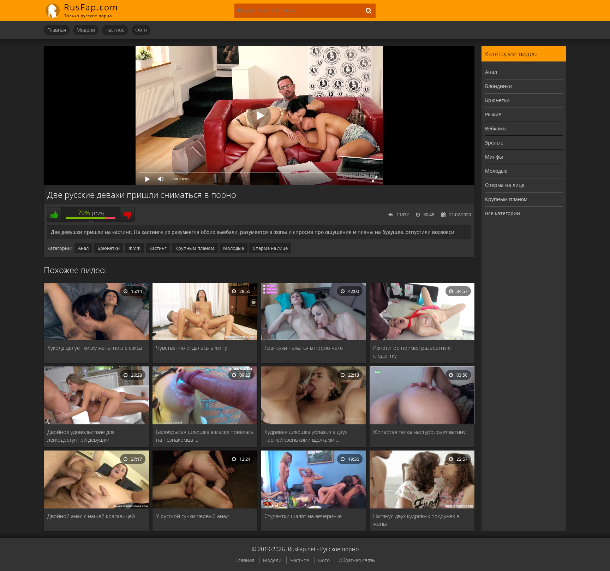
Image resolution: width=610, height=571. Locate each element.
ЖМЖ (134, 248)
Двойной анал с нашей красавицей (91, 515)
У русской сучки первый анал (192, 515)
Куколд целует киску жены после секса (94, 347)
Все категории (502, 213)
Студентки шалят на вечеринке (303, 515)
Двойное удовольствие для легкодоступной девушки (81, 435)
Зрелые (494, 142)
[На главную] (86, 10)
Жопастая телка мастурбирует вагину (419, 431)
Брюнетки (108, 248)
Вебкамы (496, 128)
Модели (86, 30)
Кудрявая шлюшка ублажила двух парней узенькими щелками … (305, 435)
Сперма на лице (270, 248)
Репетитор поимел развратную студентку (412, 351)
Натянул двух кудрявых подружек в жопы (416, 519)
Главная (56, 30)
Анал (83, 248)
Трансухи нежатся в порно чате (303, 347)
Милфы (494, 156)
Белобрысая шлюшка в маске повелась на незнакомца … (205, 435)
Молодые (233, 248)
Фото (141, 30)
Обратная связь (357, 560)
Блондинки (498, 86)
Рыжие (493, 114)
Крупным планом (194, 248)
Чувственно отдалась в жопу (191, 347)
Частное (115, 30)
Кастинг (158, 248)
